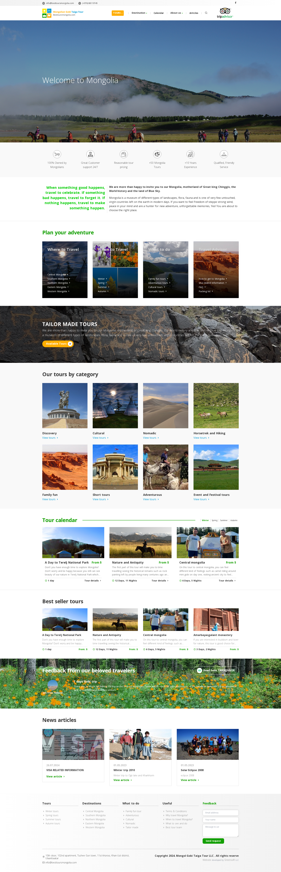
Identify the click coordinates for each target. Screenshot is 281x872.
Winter (101, 278)
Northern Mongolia (57, 282)
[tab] (205, 520)
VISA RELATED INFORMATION (65, 770)
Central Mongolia (94, 811)
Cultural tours (155, 287)
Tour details (91, 580)
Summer (102, 287)
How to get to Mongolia (212, 278)
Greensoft (229, 859)
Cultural (130, 819)
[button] (205, 13)
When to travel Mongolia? (179, 819)
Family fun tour (133, 811)
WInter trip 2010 (124, 770)
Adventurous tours (158, 282)
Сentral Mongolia (56, 274)
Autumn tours (53, 823)
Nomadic (130, 823)
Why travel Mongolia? (177, 815)
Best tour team (174, 827)
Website (207, 859)
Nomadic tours (156, 291)
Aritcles (193, 12)
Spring (101, 282)
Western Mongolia (57, 291)
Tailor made (132, 827)
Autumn (102, 291)
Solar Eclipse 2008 (192, 770)
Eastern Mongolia (56, 287)
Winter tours (52, 811)
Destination (138, 12)
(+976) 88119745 (90, 3)
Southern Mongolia (57, 278)
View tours (48, 437)
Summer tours (53, 819)
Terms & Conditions (176, 811)
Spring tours (52, 815)
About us (175, 12)
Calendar (159, 12)
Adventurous (132, 815)
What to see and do (176, 823)
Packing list (205, 291)
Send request (213, 840)
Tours (117, 12)
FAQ (201, 287)
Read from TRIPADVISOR (219, 670)
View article (54, 776)
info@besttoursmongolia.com (60, 3)
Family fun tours (157, 278)
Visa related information (211, 282)
